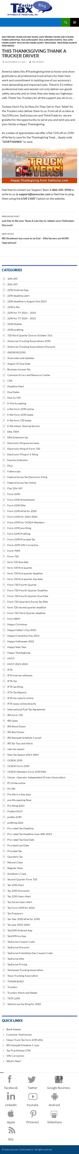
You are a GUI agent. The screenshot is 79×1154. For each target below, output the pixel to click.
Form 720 (13, 556)
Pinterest (32, 1122)
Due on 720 (14, 397)
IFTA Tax (12, 681)
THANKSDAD (15, 981)
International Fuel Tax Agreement (26, 709)
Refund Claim (15, 862)
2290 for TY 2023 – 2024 (21, 312)
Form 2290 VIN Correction (22, 545)
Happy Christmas (17, 624)
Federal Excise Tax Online (21, 482)
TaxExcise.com (11, 1149)
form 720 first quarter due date (25, 579)
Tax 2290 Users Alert (19, 896)
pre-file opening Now (19, 800)
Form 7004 (13, 550)
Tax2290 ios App (16, 936)
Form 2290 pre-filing (19, 528)
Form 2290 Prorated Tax (21, 539)
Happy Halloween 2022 (20, 641)
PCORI (11, 788)
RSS (10, 1139)
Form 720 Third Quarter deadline (26, 613)
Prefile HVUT (15, 811)
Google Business (58, 1088)
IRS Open (12, 720)
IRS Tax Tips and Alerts (20, 743)
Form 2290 (13, 494)
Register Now (15, 868)
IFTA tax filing (15, 686)
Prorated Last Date (18, 845)
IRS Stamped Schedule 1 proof (24, 737)
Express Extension (17, 460)
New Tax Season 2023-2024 (23, 754)
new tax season (15, 749)
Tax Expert (38, 62)
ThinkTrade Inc (26, 1149)
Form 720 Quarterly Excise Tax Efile (27, 601)
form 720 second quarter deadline (26, 607)
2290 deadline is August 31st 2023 (26, 301)
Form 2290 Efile (11, 39)
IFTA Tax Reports (16, 692)
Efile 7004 (13, 431)
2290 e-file (13, 307)
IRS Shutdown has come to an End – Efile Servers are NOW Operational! (35, 238)
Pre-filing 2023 (15, 805)
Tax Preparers (15, 913)
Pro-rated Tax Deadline (20, 828)
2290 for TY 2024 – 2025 (21, 318)
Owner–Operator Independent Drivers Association (36, 777)
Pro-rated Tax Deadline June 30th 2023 (29, 834)
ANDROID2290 (16, 352)
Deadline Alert (15, 386)
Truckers (50, 42)
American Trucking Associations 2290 (29, 341)
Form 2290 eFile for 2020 (22, 511)
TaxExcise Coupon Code (21, 941)
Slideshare (54, 1122)
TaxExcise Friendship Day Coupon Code (30, 953)
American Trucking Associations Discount (31, 346)
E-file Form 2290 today (20, 414)
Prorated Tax (14, 851)
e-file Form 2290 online (20, 409)
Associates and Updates (20, 358)
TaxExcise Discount (18, 947)
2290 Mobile (14, 324)
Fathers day (14, 471)
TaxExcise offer (15, 958)
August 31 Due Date (18, 363)
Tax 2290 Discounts (50, 39)
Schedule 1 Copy (16, 873)
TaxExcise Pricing (17, 964)
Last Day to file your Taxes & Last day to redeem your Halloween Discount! (38, 221)
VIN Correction (15, 1055)
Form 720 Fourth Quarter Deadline (27, 590)
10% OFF (12, 278)
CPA (9, 380)
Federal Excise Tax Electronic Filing (27, 477)
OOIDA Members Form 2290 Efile (26, 771)
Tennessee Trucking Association (25, 970)
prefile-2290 (14, 817)
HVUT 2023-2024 (17, 664)
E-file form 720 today (19, 420)
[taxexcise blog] (30, 7)
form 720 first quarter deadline (25, 573)
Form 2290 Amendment (21, 499)
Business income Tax (18, 369)
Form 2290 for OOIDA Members (26, 522)
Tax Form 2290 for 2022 (21, 907)
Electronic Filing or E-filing (56, 36)
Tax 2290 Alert (29, 39)
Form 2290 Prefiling (18, 533)
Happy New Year (16, 647)
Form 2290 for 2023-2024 (22, 516)
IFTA (10, 669)
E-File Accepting (16, 403)
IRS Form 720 (15, 715)
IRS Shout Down (16, 726)
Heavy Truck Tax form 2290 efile (24, 1039)
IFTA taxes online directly (21, 703)
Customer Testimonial (19, 1034)
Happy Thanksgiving (18, 652)
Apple (11, 1122)
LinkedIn (11, 1105)
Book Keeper (13, 1029)
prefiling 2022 (15, 822)
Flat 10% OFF (15, 488)
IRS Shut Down (15, 732)
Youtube (32, 1105)
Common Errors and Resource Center (28, 375)
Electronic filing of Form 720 (23, 448)
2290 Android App (18, 290)
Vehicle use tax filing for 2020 (24, 1004)
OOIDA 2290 (14, 760)
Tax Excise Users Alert (30, 42)
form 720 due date (17, 562)
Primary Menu (74, 22)
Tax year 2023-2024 (18, 924)
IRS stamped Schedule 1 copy (22, 1045)
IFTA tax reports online (20, 698)
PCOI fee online (16, 783)
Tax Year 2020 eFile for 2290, (23, 919)
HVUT (11, 658)
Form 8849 (13, 618)
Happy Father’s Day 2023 (21, 630)
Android (54, 1105)
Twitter (32, 1088)
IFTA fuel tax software (19, 675)
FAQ (9, 465)
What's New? (13, 1061)
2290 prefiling (15, 329)
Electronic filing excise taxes (20, 36)
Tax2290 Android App (19, 930)
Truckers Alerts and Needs (22, 992)
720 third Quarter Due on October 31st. (30, 335)
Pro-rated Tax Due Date (20, 839)
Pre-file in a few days (19, 794)
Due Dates (13, 392)
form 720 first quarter (19, 567)
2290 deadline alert (18, 295)
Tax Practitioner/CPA (18, 1050)
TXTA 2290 (13, 998)
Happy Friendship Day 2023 (23, 635)
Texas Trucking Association (22, 975)
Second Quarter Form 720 (22, 879)
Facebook (10, 1088)
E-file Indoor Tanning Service (23, 426)
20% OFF (12, 284)
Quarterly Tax (15, 856)
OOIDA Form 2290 (18, 766)
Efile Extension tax (17, 437)
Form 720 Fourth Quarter (22, 584)
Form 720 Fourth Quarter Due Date (27, 596)
